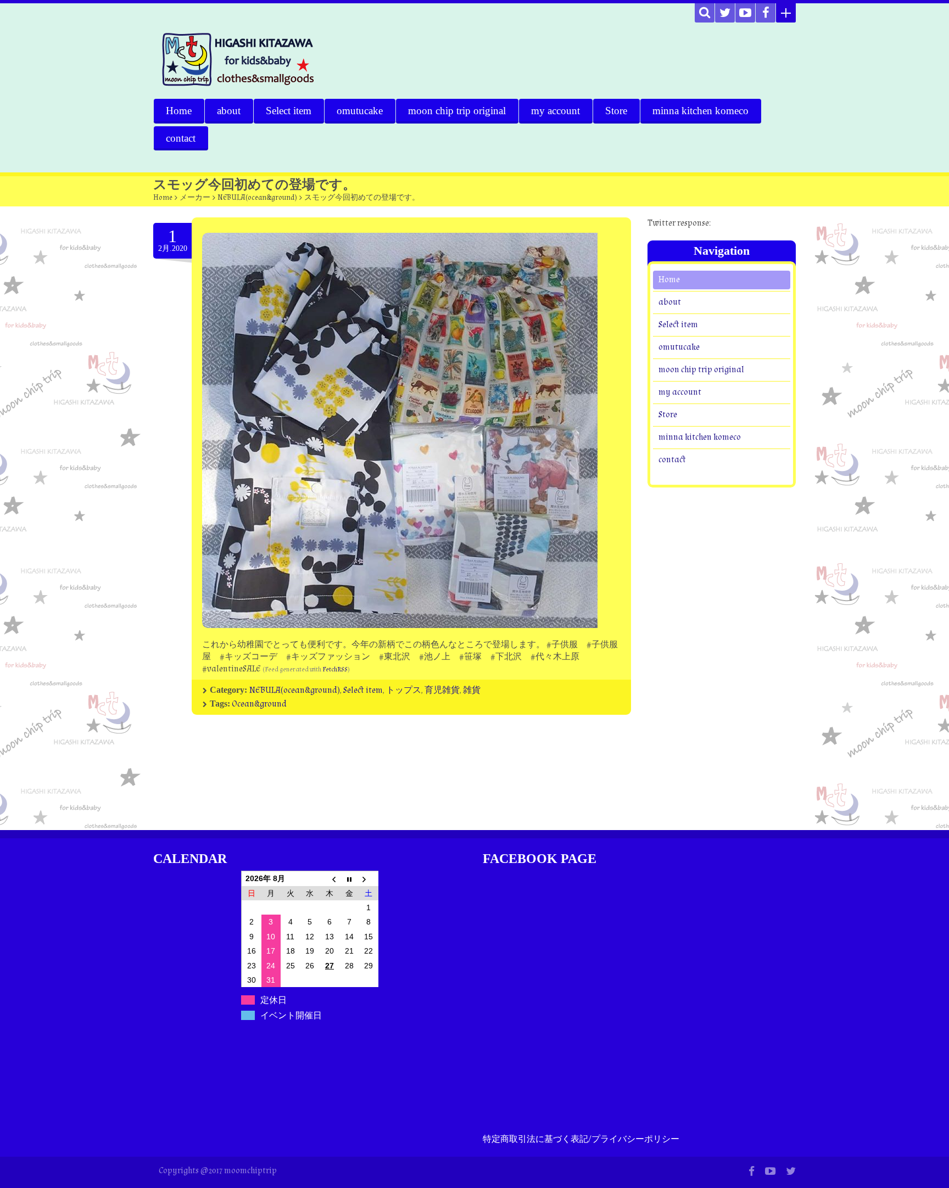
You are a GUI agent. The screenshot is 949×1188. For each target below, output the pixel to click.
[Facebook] (765, 13)
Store (616, 110)
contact (181, 138)
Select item (288, 110)
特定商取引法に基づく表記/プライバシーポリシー (581, 1139)
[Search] (704, 13)
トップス (403, 690)
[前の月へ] (329, 878)
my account (555, 110)
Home (179, 110)
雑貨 (472, 690)
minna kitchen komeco (700, 110)
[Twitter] (725, 13)
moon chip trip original (457, 110)
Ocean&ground (259, 704)
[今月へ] (349, 878)
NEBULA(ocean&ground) (257, 198)
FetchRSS (335, 669)
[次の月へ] (368, 878)
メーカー (195, 198)
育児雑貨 (442, 690)
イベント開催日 (291, 1015)
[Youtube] (745, 13)
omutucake (360, 110)
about (229, 110)
